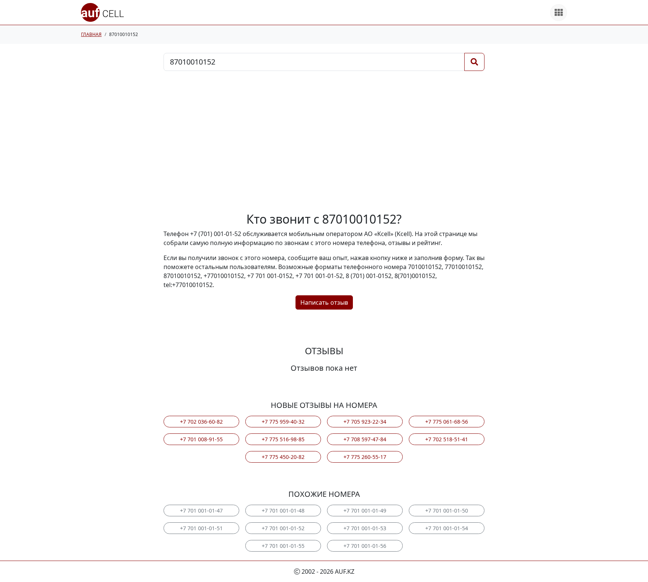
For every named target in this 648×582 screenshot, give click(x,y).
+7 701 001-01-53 (365, 528)
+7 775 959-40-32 (283, 421)
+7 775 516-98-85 (283, 439)
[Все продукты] (558, 12)
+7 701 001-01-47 (201, 510)
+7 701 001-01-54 (446, 528)
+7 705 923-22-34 (365, 421)
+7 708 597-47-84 (365, 439)
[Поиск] (474, 62)
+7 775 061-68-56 (446, 421)
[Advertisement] (324, 141)
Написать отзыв (324, 302)
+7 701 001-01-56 (365, 545)
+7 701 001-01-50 (446, 510)
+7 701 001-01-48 (283, 510)
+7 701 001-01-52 (283, 528)
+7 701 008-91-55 (201, 439)
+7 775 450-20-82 (283, 456)
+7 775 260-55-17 (365, 456)
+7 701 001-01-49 (365, 510)
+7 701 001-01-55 (283, 545)
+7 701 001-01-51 (201, 528)
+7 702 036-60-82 (201, 421)
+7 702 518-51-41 (446, 439)
